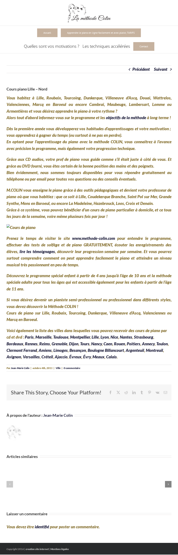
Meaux (98, 356)
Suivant (160, 69)
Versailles (31, 356)
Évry (87, 356)
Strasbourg (143, 336)
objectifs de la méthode (126, 117)
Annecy (148, 343)
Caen (108, 343)
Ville (58, 368)
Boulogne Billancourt (106, 350)
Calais (111, 356)
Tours (84, 343)
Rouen (119, 343)
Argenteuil (135, 350)
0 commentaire (72, 368)
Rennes (31, 343)
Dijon (73, 343)
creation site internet (37, 549)
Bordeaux (15, 343)
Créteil (47, 356)
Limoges (60, 350)
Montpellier (80, 336)
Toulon (162, 343)
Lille (95, 336)
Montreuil (154, 350)
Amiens (45, 350)
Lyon (105, 336)
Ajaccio (61, 356)
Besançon (77, 350)
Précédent (141, 69)
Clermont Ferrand (22, 350)
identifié (42, 526)
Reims (44, 343)
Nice (114, 336)
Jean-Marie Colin (20, 368)
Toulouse (60, 336)
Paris (29, 336)
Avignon (14, 356)
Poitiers (133, 343)
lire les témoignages (37, 251)
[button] (10, 484)
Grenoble (59, 343)
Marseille (43, 336)
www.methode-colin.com (93, 238)
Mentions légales (59, 549)
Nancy (96, 343)
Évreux (75, 356)
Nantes (126, 336)
